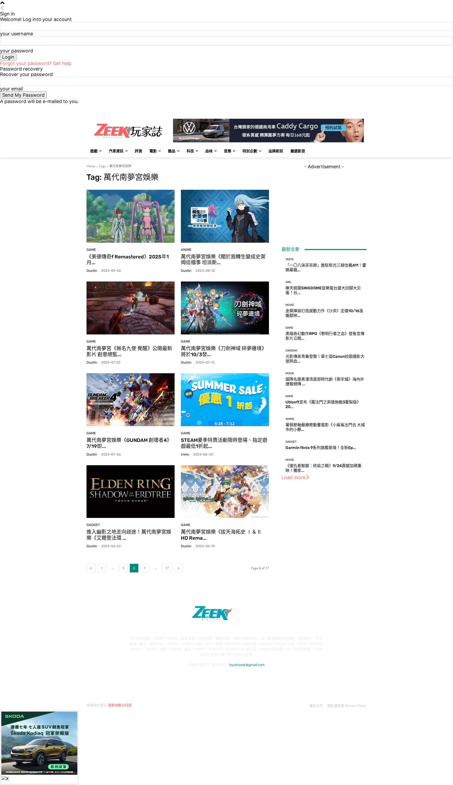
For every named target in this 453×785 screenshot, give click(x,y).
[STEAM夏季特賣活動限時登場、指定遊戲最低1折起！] (225, 399)
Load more (293, 477)
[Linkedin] (119, 678)
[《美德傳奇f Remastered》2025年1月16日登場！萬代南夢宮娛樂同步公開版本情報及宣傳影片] (131, 216)
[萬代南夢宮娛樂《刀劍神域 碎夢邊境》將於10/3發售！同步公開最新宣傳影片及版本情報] (225, 307)
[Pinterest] (133, 678)
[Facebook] (334, 108)
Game (91, 249)
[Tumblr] (147, 678)
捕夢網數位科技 (120, 705)
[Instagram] (342, 108)
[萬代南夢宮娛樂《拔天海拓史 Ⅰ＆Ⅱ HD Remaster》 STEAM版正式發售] (225, 491)
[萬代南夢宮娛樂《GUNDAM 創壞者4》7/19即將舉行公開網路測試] (131, 399)
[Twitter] (349, 108)
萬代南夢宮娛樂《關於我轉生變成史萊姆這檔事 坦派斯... (223, 260)
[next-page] (178, 568)
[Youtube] (363, 108)
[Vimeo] (356, 108)
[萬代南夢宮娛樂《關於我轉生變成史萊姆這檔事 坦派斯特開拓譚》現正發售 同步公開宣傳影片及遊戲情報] (225, 216)
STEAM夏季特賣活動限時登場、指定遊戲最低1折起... (224, 443)
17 (167, 568)
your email (11, 88)
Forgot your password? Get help (36, 63)
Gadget (93, 525)
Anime (186, 249)
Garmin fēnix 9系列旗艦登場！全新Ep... (320, 447)
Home (91, 166)
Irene (185, 454)
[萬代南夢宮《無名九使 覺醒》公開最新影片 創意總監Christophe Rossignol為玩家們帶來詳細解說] (131, 307)
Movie (289, 305)
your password (16, 50)
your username (16, 33)
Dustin (92, 271)
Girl (288, 282)
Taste (289, 259)
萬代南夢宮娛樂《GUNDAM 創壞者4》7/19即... (129, 443)
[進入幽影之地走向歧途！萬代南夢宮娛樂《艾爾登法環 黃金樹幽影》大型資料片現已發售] (131, 491)
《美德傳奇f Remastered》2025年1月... (128, 260)
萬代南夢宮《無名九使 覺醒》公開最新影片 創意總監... (129, 351)
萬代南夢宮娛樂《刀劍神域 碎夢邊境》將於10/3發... (224, 351)
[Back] (2, 8)
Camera (291, 350)
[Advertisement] (324, 202)
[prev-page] (91, 568)
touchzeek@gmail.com (247, 665)
